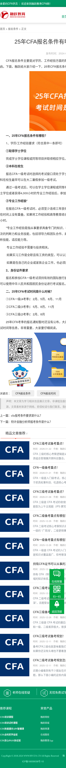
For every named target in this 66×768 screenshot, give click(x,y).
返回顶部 (57, 611)
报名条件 (13, 29)
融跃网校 (45, 717)
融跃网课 (45, 729)
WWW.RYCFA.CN (32, 756)
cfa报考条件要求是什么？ (26, 415)
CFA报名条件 (23, 393)
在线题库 (45, 734)
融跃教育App (47, 740)
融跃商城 (45, 723)
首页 (2, 29)
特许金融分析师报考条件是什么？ (31, 422)
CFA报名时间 (48, 393)
